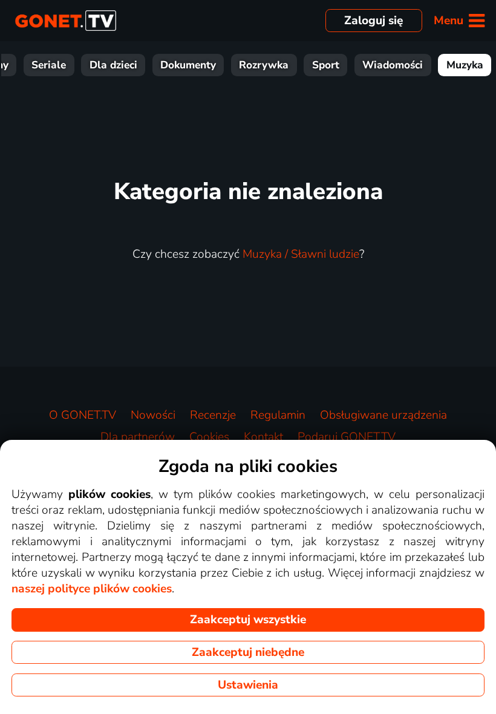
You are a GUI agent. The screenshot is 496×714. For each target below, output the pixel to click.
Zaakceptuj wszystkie (248, 619)
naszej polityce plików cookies (91, 589)
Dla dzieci (113, 65)
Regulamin (277, 415)
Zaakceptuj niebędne (248, 652)
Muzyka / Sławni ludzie (301, 254)
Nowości (153, 415)
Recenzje (213, 415)
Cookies (209, 437)
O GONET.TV (82, 415)
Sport (325, 65)
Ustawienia (248, 685)
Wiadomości (392, 65)
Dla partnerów (137, 437)
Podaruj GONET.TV (347, 437)
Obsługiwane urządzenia (383, 415)
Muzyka (464, 65)
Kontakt (263, 437)
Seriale (48, 65)
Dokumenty (188, 65)
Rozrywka (264, 65)
